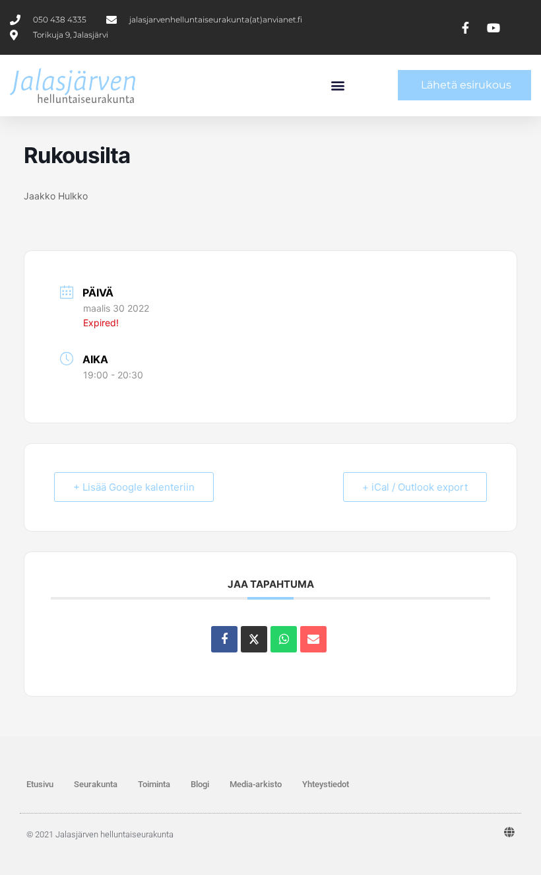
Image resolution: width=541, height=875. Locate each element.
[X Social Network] (254, 639)
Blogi (200, 784)
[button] (338, 85)
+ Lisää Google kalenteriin (134, 487)
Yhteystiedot (325, 784)
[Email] (313, 639)
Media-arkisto (256, 784)
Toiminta (154, 784)
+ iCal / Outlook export (415, 487)
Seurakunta (95, 784)
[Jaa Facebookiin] (224, 639)
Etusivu (39, 784)
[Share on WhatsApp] (283, 639)
